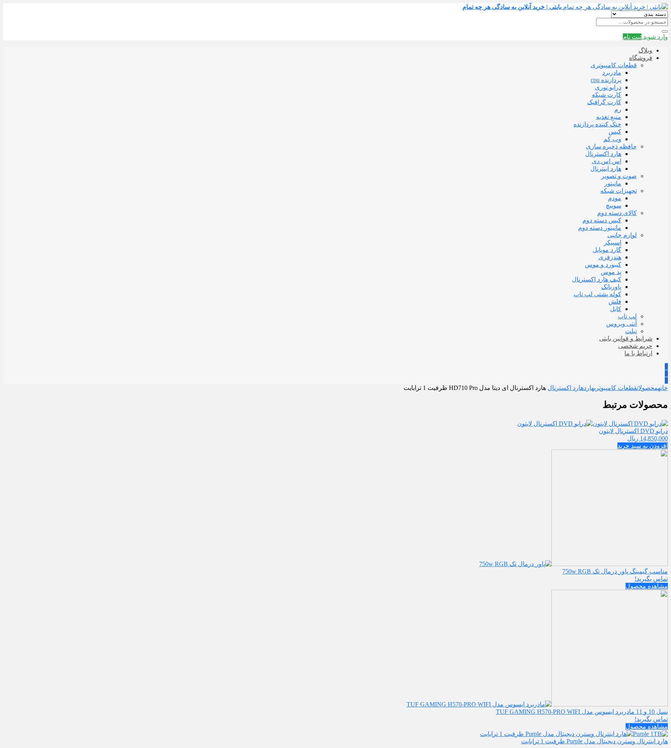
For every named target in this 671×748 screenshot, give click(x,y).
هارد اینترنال (605, 168)
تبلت (631, 331)
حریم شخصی (635, 346)
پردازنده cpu (606, 80)
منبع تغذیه (608, 117)
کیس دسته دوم (601, 220)
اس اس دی (606, 161)
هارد (589, 387)
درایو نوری (608, 87)
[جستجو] (665, 31)
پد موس (611, 272)
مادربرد (611, 72)
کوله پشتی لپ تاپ (597, 294)
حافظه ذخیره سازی (611, 146)
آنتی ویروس (621, 323)
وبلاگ (645, 50)
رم (617, 109)
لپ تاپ (627, 316)
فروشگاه (640, 57)
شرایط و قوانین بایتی (625, 338)
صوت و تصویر (619, 176)
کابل (615, 309)
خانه (663, 387)
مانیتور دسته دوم (599, 227)
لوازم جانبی (622, 235)
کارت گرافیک (604, 102)
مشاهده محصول (647, 586)
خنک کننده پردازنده (597, 124)
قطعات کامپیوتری (614, 65)
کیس (614, 131)
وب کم (612, 139)
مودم (614, 198)
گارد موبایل (607, 249)
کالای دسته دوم (617, 213)
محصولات (647, 387)
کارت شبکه (606, 94)
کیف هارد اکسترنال (596, 279)
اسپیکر (612, 242)
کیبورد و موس (603, 264)
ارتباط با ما (638, 353)
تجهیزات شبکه (618, 190)
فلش (614, 301)
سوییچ (613, 205)
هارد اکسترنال (603, 153)
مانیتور (612, 183)
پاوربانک (611, 286)
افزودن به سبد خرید (642, 445)
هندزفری (609, 257)
